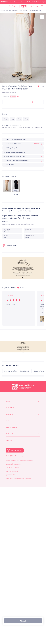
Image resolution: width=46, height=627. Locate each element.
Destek (9, 421)
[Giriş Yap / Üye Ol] (37, 6)
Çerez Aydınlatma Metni (14, 464)
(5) (42, 86)
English (9, 440)
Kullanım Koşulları (12, 471)
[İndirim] (13, 6)
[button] (18, 80)
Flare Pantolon (25, 371)
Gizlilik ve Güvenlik (12, 467)
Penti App (9, 433)
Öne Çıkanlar (11, 408)
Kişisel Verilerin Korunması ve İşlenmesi (19, 460)
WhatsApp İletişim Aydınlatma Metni (18, 478)
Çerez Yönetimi (11, 475)
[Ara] (8, 6)
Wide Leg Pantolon (10, 371)
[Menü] (3, 6)
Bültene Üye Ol (16, 450)
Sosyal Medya (11, 427)
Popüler (9, 401)
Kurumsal (10, 414)
